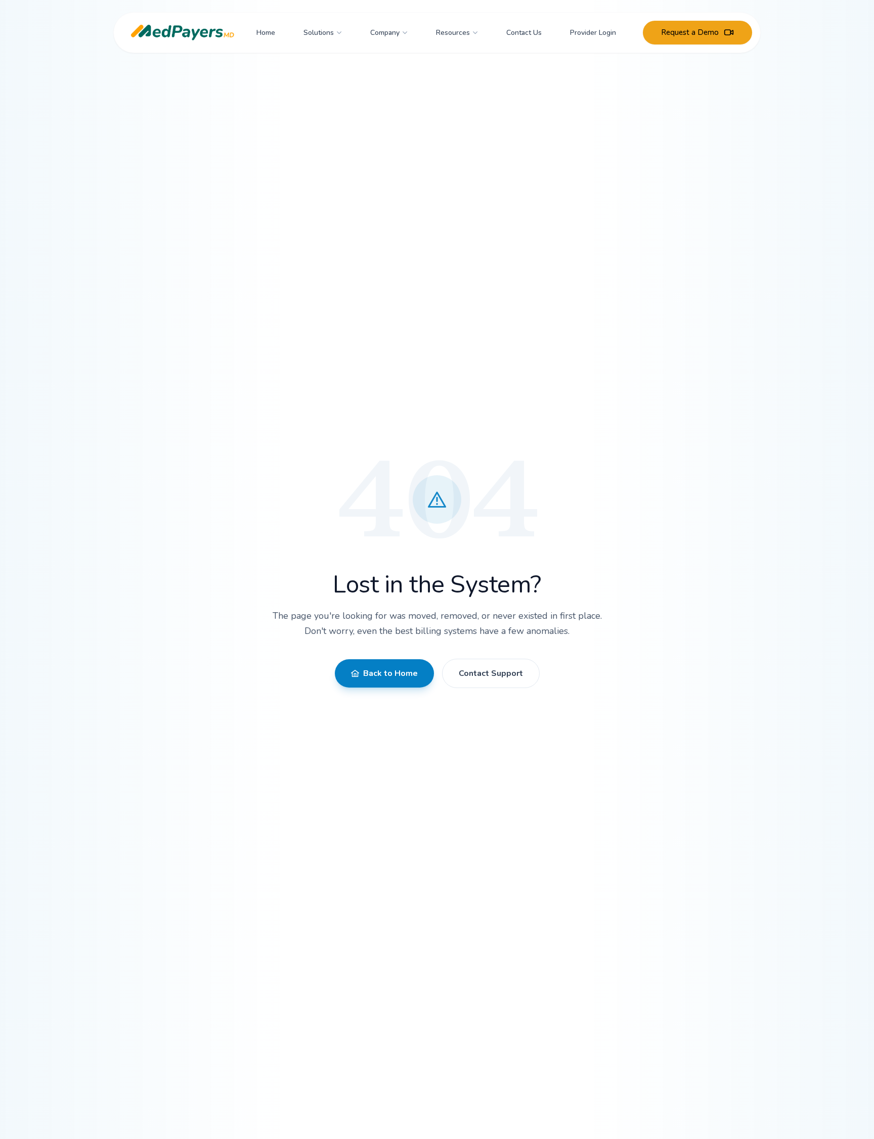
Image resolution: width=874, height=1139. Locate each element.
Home (265, 32)
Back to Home (390, 673)
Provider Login (593, 32)
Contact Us (524, 32)
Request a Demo (690, 32)
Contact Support (491, 673)
